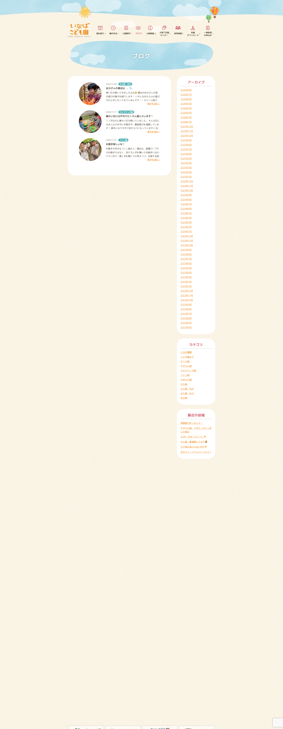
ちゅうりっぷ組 (126, 112)
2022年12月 (187, 290)
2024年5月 (186, 213)
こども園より (187, 356)
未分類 (184, 397)
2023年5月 (186, 268)
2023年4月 (186, 272)
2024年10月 (187, 190)
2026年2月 (186, 117)
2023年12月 (187, 236)
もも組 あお (187, 388)
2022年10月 (187, 300)
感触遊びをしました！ (192, 423)
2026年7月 (186, 94)
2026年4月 (186, 108)
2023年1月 (186, 286)
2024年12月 (187, 181)
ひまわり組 (186, 379)
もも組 (184, 384)
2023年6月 (186, 263)
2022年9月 (186, 304)
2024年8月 (186, 199)
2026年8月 (186, 90)
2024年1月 (186, 231)
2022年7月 (186, 313)
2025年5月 (186, 158)
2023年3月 (186, 277)
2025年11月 (187, 131)
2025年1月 (186, 176)
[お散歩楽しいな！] (90, 149)
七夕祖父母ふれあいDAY (192, 446)
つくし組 (123, 140)
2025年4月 (186, 163)
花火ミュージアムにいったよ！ (196, 452)
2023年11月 (187, 240)
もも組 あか (125, 84)
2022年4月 (186, 327)
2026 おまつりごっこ (192, 436)
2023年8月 (186, 254)
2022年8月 (186, 309)
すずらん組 (186, 366)
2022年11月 (187, 295)
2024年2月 (186, 227)
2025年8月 (186, 144)
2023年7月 (186, 258)
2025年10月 (187, 135)
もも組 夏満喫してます (193, 441)
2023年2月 (186, 281)
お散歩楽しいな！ (115, 144)
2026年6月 (186, 99)
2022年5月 (186, 322)
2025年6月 (186, 153)
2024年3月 (186, 222)
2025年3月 (186, 167)
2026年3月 (186, 112)
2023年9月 (186, 249)
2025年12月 (187, 126)
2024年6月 (186, 208)
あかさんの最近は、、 (118, 88)
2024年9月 (186, 195)
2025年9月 (186, 140)
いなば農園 (186, 352)
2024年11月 (187, 185)
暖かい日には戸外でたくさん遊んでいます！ (129, 116)
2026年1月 (186, 122)
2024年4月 (186, 217)
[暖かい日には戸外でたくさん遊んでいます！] (90, 121)
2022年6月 (186, 318)
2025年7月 (186, 149)
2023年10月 (187, 245)
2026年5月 (186, 103)
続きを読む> (153, 103)
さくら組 (185, 361)
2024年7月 (186, 204)
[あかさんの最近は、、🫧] (90, 93)
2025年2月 (186, 172)
